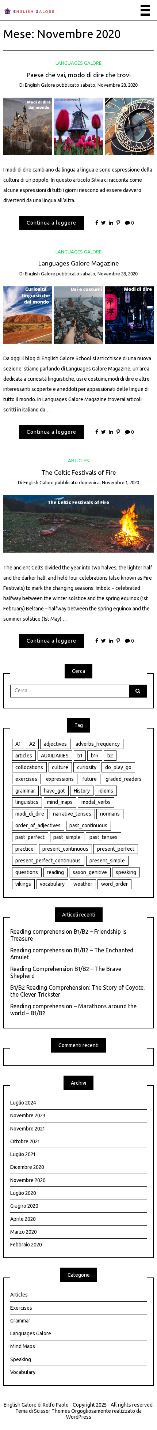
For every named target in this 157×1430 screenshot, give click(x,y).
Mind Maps (22, 1346)
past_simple (67, 837)
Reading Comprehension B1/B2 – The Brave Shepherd (65, 972)
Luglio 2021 (22, 1154)
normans (110, 814)
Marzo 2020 (23, 1232)
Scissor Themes (52, 1411)
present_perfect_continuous (48, 860)
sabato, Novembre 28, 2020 (109, 84)
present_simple (107, 860)
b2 (110, 756)
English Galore (40, 84)
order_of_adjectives (38, 825)
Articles (78, 460)
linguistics (26, 802)
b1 (79, 756)
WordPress (78, 1417)
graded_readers (124, 779)
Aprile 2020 (23, 1219)
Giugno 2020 (24, 1206)
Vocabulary (22, 1372)
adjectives (55, 744)
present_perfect (115, 849)
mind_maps (60, 802)
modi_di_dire (29, 814)
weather (82, 884)
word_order (114, 884)
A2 (32, 744)
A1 (17, 744)
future (90, 779)
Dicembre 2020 (27, 1167)
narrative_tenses (72, 814)
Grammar (20, 1321)
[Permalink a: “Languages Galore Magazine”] (78, 314)
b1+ (95, 756)
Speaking (20, 1359)
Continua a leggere (51, 223)
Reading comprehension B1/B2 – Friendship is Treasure (68, 935)
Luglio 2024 (23, 1103)
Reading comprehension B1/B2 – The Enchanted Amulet (71, 953)
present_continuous (65, 849)
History (82, 791)
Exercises (21, 1308)
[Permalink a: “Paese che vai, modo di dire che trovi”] (78, 126)
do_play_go (118, 767)
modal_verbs (96, 802)
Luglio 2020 (23, 1193)
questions (26, 872)
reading (55, 872)
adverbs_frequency (98, 744)
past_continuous (88, 825)
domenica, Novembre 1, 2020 (109, 482)
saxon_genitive (90, 872)
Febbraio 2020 (26, 1245)
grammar (25, 791)
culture (60, 767)
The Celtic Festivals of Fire (78, 472)
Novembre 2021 (27, 1129)
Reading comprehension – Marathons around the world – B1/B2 (73, 1009)
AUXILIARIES (55, 756)
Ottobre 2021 (24, 1141)
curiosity (86, 767)
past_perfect (30, 837)
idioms (106, 791)
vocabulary (52, 884)
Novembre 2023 (27, 1115)
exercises (26, 779)
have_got (54, 791)
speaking (126, 872)
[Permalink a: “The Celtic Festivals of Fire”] (78, 524)
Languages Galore (78, 62)
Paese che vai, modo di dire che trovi (79, 74)
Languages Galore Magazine (78, 263)
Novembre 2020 (28, 1180)
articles (23, 756)
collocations (29, 767)
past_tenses (103, 837)
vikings (23, 884)
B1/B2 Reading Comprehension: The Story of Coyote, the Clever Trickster (77, 991)
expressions (60, 779)
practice (24, 849)
